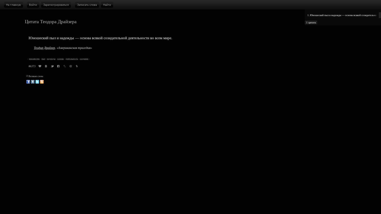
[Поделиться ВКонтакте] (46, 67)
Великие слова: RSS (42, 82)
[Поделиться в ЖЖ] (64, 67)
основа (60, 58)
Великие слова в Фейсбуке (28, 82)
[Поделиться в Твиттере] (52, 67)
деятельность (71, 58)
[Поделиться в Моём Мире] (70, 67)
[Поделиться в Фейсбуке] (58, 67)
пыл (43, 58)
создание (84, 58)
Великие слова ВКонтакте (33, 82)
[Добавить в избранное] (40, 67)
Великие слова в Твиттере (37, 82)
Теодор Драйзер (44, 48)
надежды (51, 58)
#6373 (32, 66)
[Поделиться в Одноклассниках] (77, 67)
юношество (34, 58)
